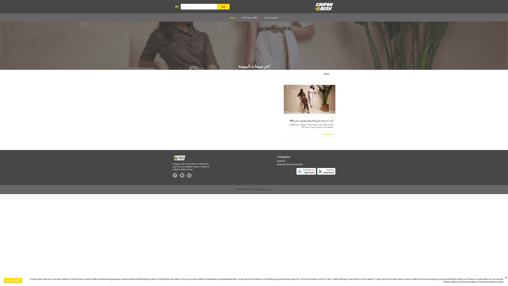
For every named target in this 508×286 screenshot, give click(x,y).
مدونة (232, 17)
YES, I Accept (13, 280)
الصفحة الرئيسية (271, 17)
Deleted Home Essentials (290, 164)
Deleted (281, 161)
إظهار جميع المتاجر (249, 17)
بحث (223, 6)
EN (177, 6)
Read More (328, 134)
